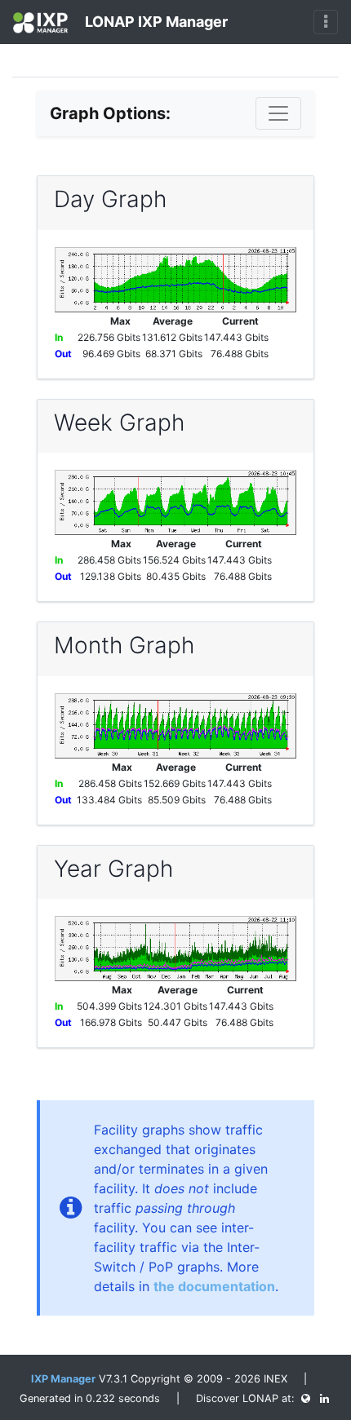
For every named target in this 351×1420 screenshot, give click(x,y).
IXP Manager (63, 1379)
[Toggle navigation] (325, 22)
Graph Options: (110, 113)
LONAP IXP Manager (155, 21)
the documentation (214, 1286)
